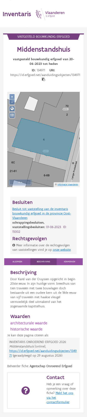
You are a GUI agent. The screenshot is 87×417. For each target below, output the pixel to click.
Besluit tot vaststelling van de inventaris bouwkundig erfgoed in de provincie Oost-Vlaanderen (41, 213)
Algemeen (17, 261)
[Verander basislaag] (12, 115)
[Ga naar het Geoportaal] (12, 108)
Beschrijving (43, 261)
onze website (62, 250)
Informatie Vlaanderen (67, 184)
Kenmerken (69, 261)
